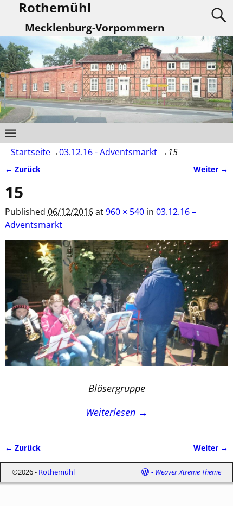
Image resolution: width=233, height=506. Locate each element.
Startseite (30, 152)
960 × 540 (125, 212)
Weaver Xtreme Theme (188, 472)
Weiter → (210, 169)
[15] (117, 309)
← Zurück (23, 169)
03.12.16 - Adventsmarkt (108, 152)
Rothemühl (56, 472)
